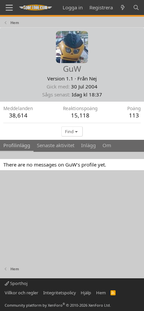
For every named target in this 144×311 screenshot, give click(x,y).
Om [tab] (106, 145)
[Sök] (136, 7)
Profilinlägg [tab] (16, 145)
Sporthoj (18, 283)
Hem (101, 293)
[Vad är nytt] (122, 7)
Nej (93, 78)
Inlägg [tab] (88, 145)
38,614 (18, 115)
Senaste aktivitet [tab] (55, 145)
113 (134, 115)
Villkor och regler (21, 293)
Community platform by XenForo (58, 305)
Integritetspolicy (59, 293)
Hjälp (86, 293)
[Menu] (9, 7)
